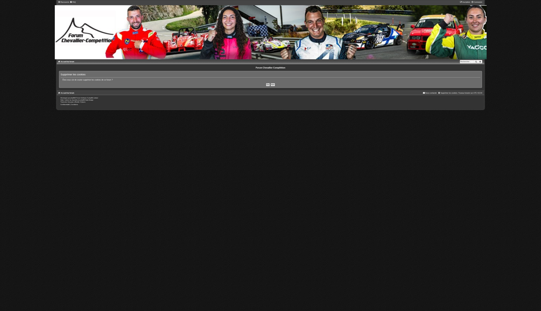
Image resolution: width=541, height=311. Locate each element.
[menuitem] (73, 2)
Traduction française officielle (69, 102)
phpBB (72, 98)
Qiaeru (83, 102)
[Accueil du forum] (270, 30)
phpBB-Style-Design (86, 100)
